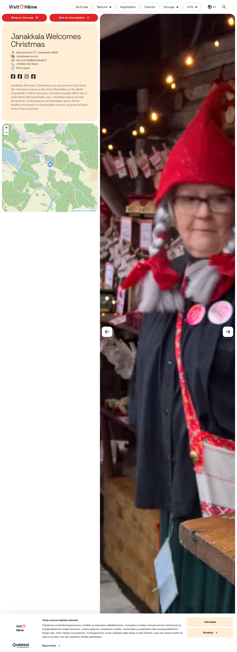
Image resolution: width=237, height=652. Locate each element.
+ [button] (6, 128)
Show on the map (22, 17)
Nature (102, 7)
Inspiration (128, 7)
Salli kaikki (210, 622)
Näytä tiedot (49, 645)
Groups (169, 7)
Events (149, 7)
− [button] (6, 132)
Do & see (82, 7)
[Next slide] (228, 332)
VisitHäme (23, 7)
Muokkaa (208, 632)
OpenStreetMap (90, 211)
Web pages (23, 68)
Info (190, 7)
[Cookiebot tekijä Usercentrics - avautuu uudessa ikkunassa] (21, 645)
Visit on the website (71, 17)
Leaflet (76, 211)
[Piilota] (110, 7)
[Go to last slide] (107, 332)
